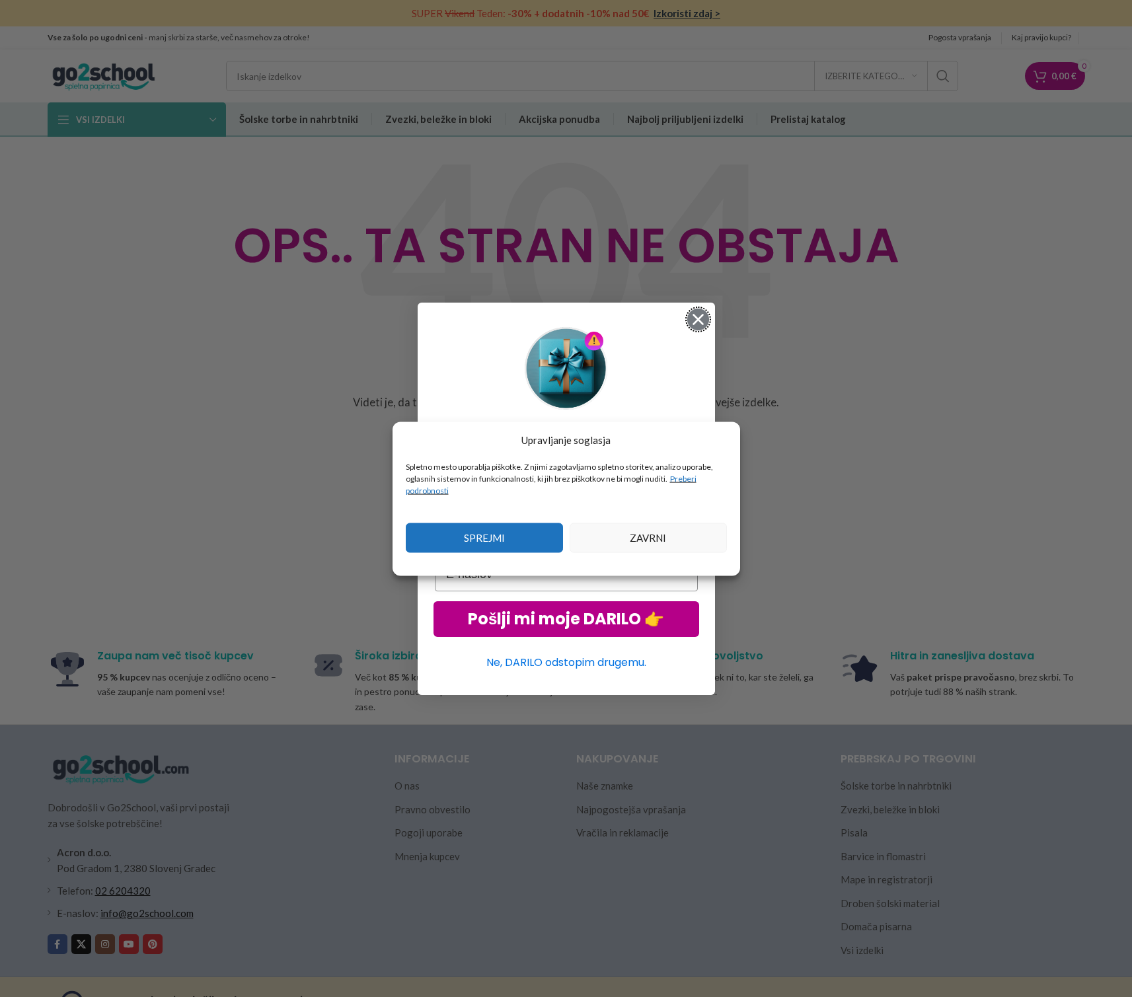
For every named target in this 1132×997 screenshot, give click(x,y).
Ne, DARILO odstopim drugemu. (566, 662)
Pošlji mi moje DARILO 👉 (566, 619)
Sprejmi (484, 538)
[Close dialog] (698, 319)
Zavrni (648, 538)
